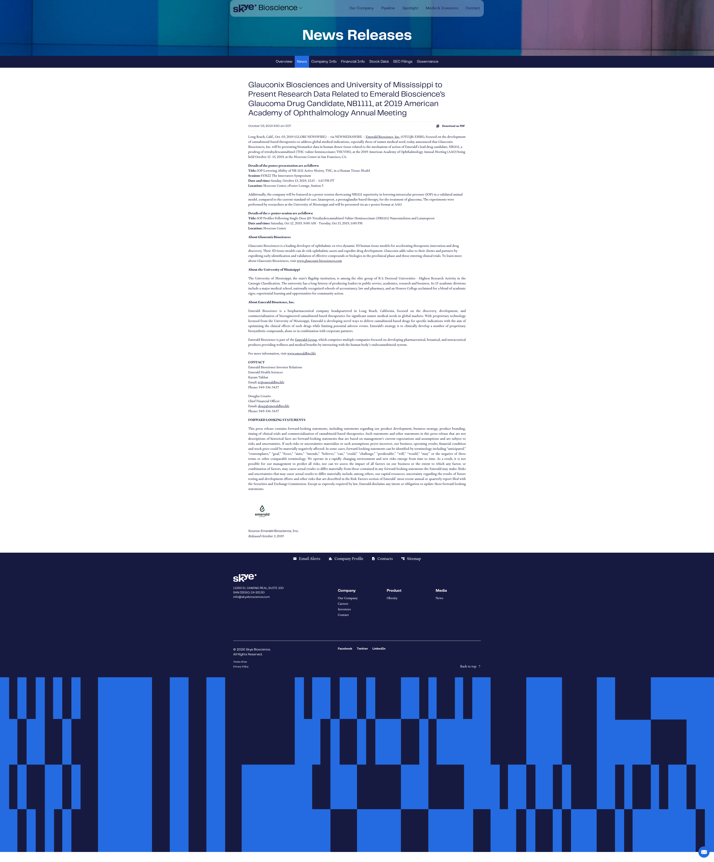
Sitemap (411, 558)
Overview (284, 61)
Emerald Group (306, 339)
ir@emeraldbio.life (271, 382)
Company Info (324, 61)
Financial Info (353, 61)
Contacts (382, 558)
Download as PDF (453, 126)
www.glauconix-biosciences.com (319, 261)
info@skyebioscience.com (251, 597)
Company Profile (346, 558)
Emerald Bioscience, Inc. (383, 136)
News (302, 61)
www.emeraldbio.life (301, 353)
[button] (704, 852)
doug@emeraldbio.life (273, 406)
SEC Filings (402, 61)
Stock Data (379, 61)
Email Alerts (306, 558)
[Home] (244, 8)
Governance (427, 61)
